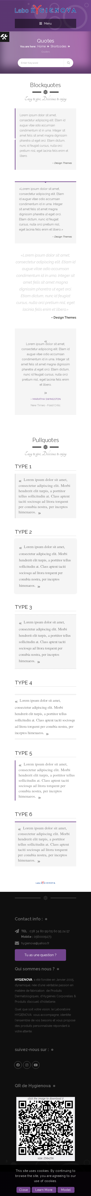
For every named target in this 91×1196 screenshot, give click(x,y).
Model (66, 1190)
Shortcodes (58, 46)
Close (23, 1190)
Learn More (43, 1190)
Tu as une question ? (40, 955)
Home (41, 46)
